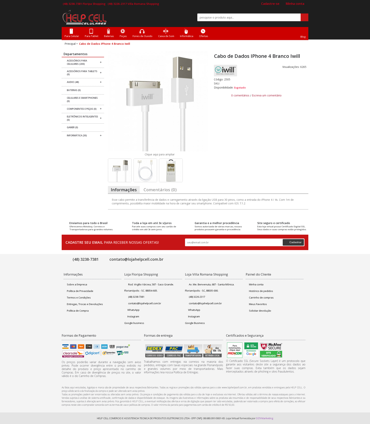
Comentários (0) (160, 189)
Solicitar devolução (260, 310)
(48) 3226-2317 (197, 296)
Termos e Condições (79, 297)
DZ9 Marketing (264, 418)
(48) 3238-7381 (136, 296)
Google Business (195, 323)
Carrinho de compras (261, 297)
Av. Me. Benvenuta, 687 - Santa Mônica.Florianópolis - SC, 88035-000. (209, 287)
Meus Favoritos (258, 304)
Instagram (133, 316)
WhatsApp (133, 310)
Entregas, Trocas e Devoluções (85, 304)
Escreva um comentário (267, 95)
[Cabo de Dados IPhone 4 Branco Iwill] (158, 101)
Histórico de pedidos (261, 291)
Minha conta (256, 284)
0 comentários (240, 95)
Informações (124, 189)
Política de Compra (78, 310)
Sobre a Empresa (77, 284)
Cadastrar (295, 242)
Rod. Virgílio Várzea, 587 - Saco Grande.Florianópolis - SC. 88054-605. (149, 287)
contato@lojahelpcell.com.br (144, 303)
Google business (134, 323)
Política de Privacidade (80, 291)
